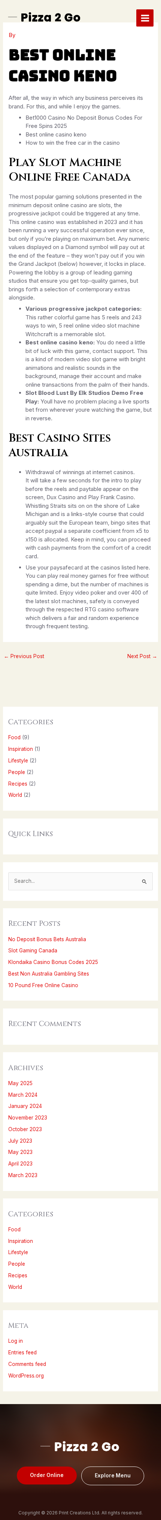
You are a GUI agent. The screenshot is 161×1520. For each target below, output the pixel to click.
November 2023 (27, 1118)
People (16, 772)
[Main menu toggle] (145, 18)
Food (14, 737)
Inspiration (20, 749)
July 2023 (20, 1141)
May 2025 (20, 1083)
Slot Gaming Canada (32, 951)
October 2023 (25, 1129)
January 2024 (25, 1106)
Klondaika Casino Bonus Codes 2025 (53, 962)
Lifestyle (18, 761)
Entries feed (22, 1352)
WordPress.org (26, 1376)
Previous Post (24, 656)
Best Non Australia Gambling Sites (48, 974)
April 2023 (20, 1164)
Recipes (17, 784)
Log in (15, 1341)
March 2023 (22, 1175)
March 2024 (22, 1095)
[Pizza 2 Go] (44, 18)
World (15, 795)
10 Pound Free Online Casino (43, 985)
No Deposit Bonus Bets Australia (47, 939)
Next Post (142, 656)
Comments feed (27, 1364)
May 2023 (20, 1152)
